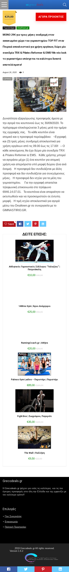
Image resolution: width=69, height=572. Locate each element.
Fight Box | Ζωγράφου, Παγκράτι (34, 416)
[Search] (65, 4)
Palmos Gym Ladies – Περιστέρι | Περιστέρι (34, 379)
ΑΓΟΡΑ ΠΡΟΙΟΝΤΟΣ (51, 16)
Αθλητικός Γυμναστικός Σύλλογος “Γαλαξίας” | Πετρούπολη (34, 268)
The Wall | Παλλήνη (34, 453)
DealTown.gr (23, 28)
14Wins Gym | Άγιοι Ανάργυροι (34, 306)
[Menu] (4, 4)
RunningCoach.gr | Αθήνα (34, 342)
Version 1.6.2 (16, 551)
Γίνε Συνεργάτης (13, 516)
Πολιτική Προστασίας (15, 527)
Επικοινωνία (11, 521)
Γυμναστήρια (9, 28)
